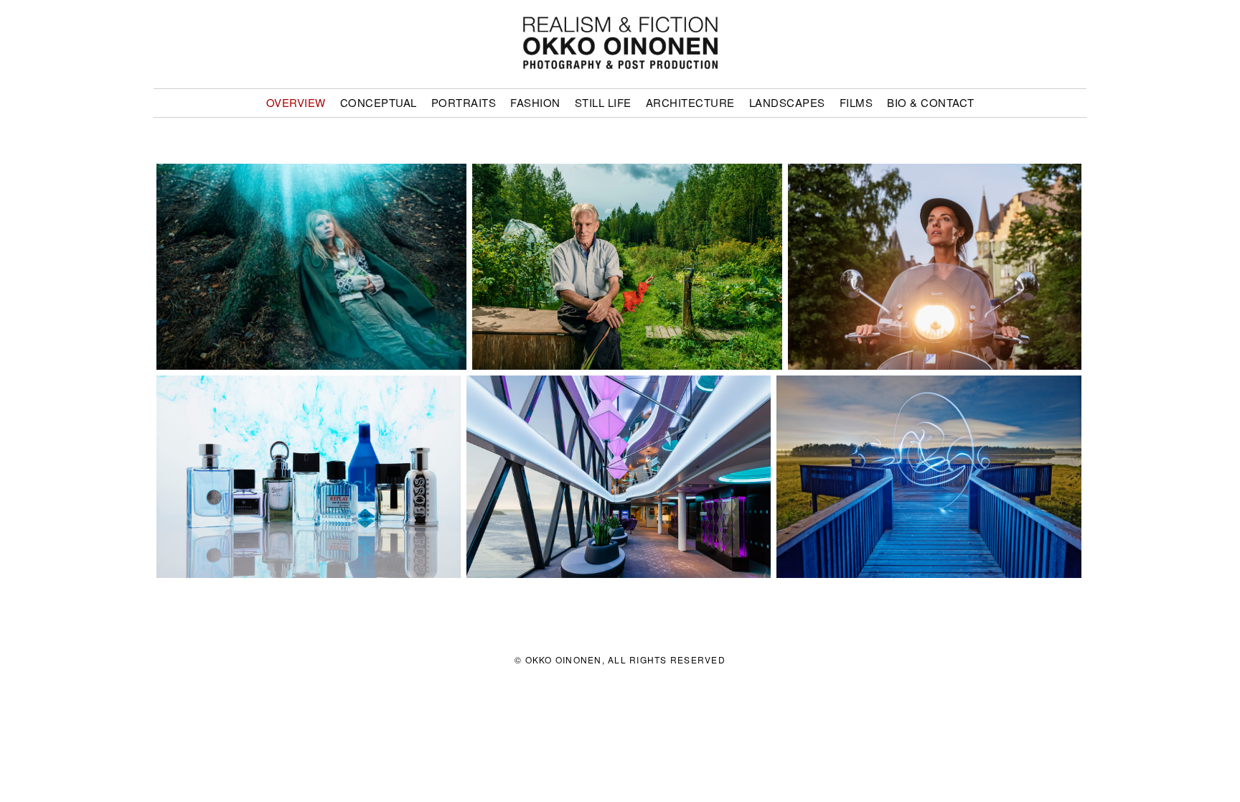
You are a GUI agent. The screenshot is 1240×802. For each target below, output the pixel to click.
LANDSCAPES (787, 102)
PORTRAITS (464, 102)
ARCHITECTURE (690, 102)
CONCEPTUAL (378, 102)
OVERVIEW (296, 102)
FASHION (535, 102)
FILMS (856, 102)
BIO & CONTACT (930, 102)
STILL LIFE (603, 102)
